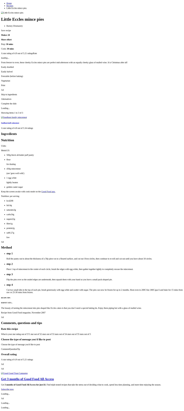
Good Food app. (48, 191)
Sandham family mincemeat (10, 123)
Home (9, 3)
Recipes (9, 6)
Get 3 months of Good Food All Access (27, 379)
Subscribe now (7, 389)
